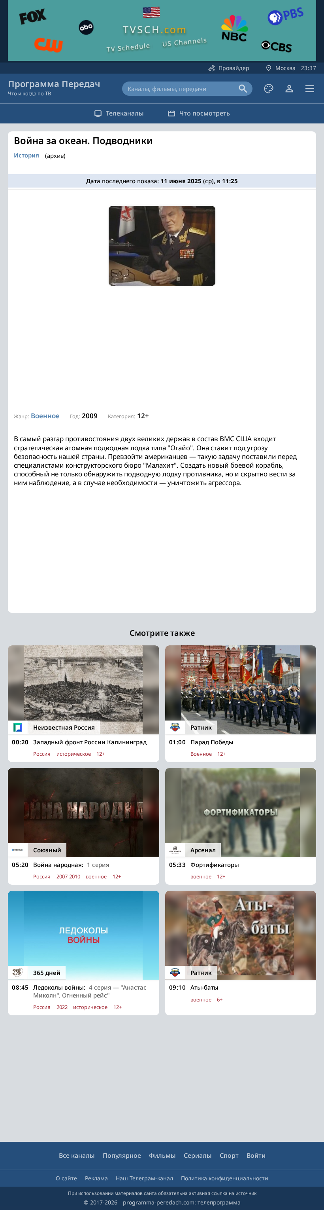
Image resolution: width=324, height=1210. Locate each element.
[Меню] (310, 89)
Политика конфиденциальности (224, 1178)
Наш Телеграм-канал (144, 1178)
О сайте (66, 1178)
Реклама (96, 1178)
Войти (256, 1155)
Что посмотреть (204, 113)
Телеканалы (125, 113)
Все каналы (77, 1155)
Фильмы (162, 1155)
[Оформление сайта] (268, 89)
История (26, 155)
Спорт (229, 1155)
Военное (45, 415)
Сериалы (198, 1155)
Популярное (122, 1155)
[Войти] (289, 89)
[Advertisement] (162, 349)
